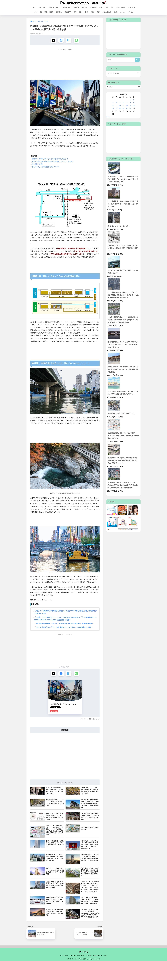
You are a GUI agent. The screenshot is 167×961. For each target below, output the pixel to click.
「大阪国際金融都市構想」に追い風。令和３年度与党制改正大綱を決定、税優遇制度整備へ (64, 623)
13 (123, 105)
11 (116, 105)
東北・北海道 (49, 12)
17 (113, 108)
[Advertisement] (65, 64)
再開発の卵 (66, 7)
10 (113, 105)
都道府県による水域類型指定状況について (45, 167)
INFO (33, 7)
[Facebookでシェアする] (61, 40)
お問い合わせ (97, 955)
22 (130, 108)
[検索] (137, 60)
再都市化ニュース (54, 7)
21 (127, 108)
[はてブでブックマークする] (68, 40)
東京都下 (68, 12)
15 (130, 105)
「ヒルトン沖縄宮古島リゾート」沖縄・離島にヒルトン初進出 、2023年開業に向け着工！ (63, 627)
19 (120, 108)
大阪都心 (84, 7)
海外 (80, 12)
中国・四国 (131, 7)
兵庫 (106, 7)
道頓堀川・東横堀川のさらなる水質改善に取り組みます (50, 159)
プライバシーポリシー (77, 955)
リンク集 (89, 955)
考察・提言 (41, 7)
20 (123, 108)
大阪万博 (76, 7)
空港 (92, 12)
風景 (115, 12)
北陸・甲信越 (120, 7)
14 (127, 105)
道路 (98, 12)
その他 (130, 12)
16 (134, 105)
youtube (122, 12)
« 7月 (108, 117)
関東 (75, 12)
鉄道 (86, 12)
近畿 (100, 7)
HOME (84, 952)
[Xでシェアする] (53, 40)
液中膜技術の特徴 (37, 164)
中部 (112, 7)
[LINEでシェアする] (76, 40)
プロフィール (63, 955)
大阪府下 (93, 7)
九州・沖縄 (38, 12)
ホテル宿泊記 (107, 12)
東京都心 (59, 12)
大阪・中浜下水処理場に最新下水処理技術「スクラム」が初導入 (53, 161)
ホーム (105, 955)
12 (120, 105)
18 (116, 108)
